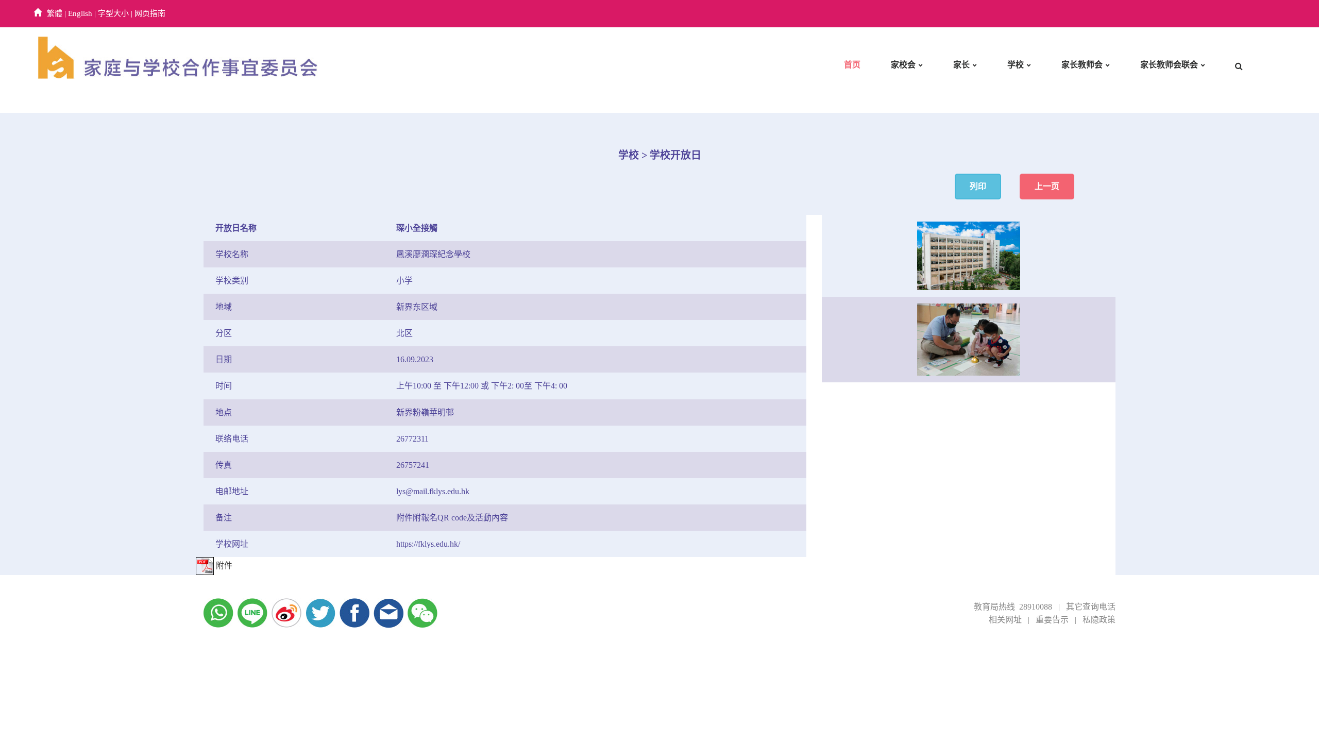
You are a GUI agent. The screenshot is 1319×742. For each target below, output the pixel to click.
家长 (961, 65)
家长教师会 (1082, 65)
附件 (223, 565)
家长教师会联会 (1169, 65)
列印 (978, 186)
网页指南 (149, 13)
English (80, 13)
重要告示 (1052, 619)
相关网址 (1005, 619)
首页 (852, 65)
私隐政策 (1099, 619)
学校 (1015, 65)
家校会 (903, 65)
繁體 (54, 13)
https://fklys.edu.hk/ (428, 543)
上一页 (1047, 186)
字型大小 (113, 13)
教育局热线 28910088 (1013, 606)
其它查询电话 (1090, 606)
